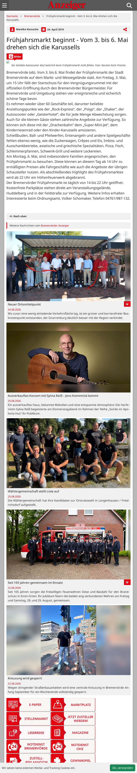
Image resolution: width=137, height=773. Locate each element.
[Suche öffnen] (131, 5)
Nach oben (20, 216)
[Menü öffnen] (4, 5)
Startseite (12, 16)
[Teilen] (125, 29)
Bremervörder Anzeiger (55, 225)
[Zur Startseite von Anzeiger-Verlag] (67, 5)
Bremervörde (32, 16)
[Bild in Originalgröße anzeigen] (68, 61)
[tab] (14, 56)
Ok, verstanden (122, 768)
